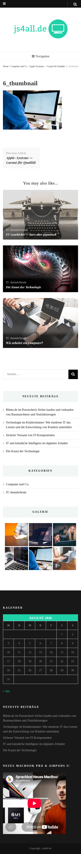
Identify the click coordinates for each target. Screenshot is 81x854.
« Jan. (6, 691)
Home (6, 66)
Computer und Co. (19, 66)
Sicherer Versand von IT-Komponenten (30, 435)
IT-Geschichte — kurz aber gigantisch (31, 234)
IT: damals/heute (16, 230)
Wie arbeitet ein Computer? (24, 343)
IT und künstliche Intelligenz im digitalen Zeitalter (37, 443)
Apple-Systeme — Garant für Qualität (47, 66)
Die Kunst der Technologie (23, 287)
